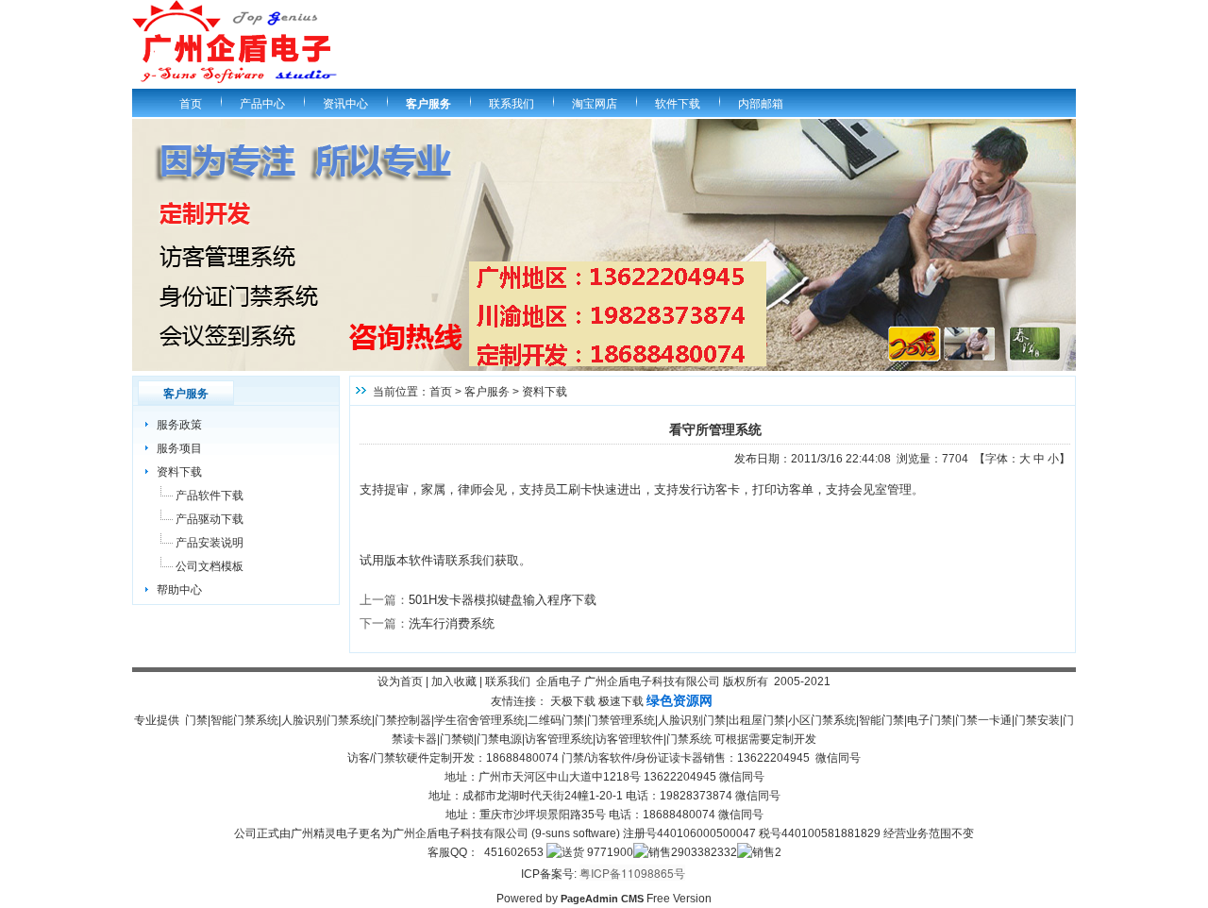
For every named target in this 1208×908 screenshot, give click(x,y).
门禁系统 (689, 739)
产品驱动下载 (209, 519)
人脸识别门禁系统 (326, 720)
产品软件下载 (209, 495)
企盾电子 (558, 681)
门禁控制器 (403, 720)
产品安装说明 (209, 542)
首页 (190, 103)
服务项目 (179, 448)
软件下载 (677, 103)
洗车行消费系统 (452, 623)
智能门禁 (881, 720)
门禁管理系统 (621, 720)
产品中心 (262, 103)
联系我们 (511, 103)
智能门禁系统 (244, 720)
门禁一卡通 (983, 720)
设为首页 (400, 681)
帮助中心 (179, 590)
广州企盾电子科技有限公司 (652, 681)
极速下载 (621, 701)
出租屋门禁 (757, 720)
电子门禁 (929, 720)
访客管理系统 (559, 739)
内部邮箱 (760, 103)
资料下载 (179, 472)
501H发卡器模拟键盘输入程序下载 (502, 600)
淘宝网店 (594, 103)
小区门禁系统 (822, 720)
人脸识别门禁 (692, 720)
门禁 (196, 720)
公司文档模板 (209, 566)
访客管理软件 (629, 739)
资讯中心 (345, 103)
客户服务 (428, 103)
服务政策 (179, 424)
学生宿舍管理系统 (479, 720)
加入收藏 (454, 681)
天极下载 (573, 701)
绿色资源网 (679, 700)
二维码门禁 (556, 720)
